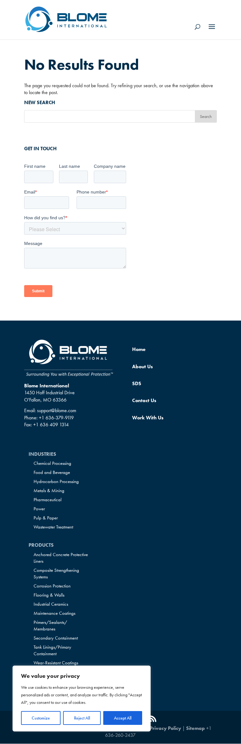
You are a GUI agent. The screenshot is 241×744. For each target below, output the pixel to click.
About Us (142, 366)
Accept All (122, 718)
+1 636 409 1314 (51, 424)
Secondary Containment (56, 638)
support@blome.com (56, 410)
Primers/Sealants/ (50, 625)
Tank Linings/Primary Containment (52, 650)
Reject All (82, 718)
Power (39, 509)
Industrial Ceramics (51, 604)
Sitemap (195, 728)
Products (41, 545)
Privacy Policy (165, 728)
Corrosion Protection (52, 586)
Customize (41, 718)
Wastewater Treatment (53, 527)
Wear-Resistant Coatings (56, 663)
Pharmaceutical (48, 500)
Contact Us (144, 400)
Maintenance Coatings (54, 613)
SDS (136, 383)
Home (139, 349)
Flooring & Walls (49, 595)
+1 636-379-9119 (56, 417)
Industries (42, 454)
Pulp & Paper (46, 518)
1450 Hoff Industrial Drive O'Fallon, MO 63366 (49, 396)
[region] (82, 698)
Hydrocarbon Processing (56, 481)
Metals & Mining (49, 490)
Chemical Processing (52, 463)
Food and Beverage (52, 472)
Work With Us (147, 417)
